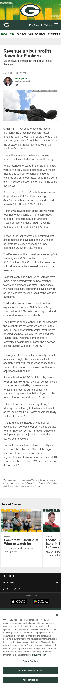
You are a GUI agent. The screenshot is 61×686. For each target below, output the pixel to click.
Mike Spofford (21, 78)
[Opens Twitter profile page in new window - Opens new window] (17, 85)
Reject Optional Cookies (30, 670)
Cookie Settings (31, 661)
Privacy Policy (39, 654)
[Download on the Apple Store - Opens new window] (18, 602)
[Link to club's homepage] (6, 23)
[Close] (57, 615)
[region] (30, 648)
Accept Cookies (30, 679)
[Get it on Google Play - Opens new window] (41, 603)
